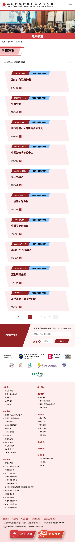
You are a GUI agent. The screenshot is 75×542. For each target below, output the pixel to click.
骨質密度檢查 (9, 497)
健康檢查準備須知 (11, 504)
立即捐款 (42, 462)
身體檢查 (6, 459)
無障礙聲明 (24, 519)
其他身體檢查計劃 (11, 501)
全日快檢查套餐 (10, 473)
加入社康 (41, 442)
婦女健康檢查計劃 (11, 477)
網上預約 (41, 387)
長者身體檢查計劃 (11, 483)
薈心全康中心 (9, 442)
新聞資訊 (41, 414)
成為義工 (42, 465)
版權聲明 (6, 519)
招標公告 (42, 421)
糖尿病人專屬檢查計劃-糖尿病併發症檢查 (19, 487)
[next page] (44, 317)
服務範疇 (6, 411)
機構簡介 (6, 387)
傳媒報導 (42, 432)
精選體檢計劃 (9, 470)
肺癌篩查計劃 (9, 494)
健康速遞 (42, 397)
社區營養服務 (9, 422)
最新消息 (42, 418)
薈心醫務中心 (9, 449)
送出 (62, 341)
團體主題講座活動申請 (47, 404)
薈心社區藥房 (9, 446)
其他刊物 (42, 428)
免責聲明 (15, 519)
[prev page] (22, 317)
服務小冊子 (43, 407)
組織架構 (8, 404)
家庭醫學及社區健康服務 (13, 415)
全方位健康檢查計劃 (12, 466)
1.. (19, 317)
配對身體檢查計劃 (11, 507)
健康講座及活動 (44, 401)
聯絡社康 (41, 448)
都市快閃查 (9, 463)
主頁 (3, 42)
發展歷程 (8, 397)
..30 (48, 317)
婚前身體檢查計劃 (11, 480)
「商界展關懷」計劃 (46, 458)
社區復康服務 (9, 432)
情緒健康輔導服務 (11, 425)
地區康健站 (9, 439)
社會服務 (8, 435)
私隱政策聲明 (36, 519)
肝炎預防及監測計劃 (12, 490)
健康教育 (10, 42)
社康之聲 (42, 425)
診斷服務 (8, 428)
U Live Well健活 (10, 452)
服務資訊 (42, 435)
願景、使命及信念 (11, 394)
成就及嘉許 (9, 401)
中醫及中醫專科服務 (12, 418)
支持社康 (41, 455)
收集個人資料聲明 (50, 519)
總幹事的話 (9, 391)
